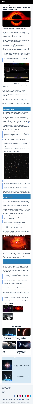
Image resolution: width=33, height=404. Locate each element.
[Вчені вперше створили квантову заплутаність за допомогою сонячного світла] (7, 365)
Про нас (3, 389)
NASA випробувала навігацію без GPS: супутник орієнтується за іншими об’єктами (9, 337)
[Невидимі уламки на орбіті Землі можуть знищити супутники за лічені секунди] (9, 345)
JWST (28, 122)
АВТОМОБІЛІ (11, 399)
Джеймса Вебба (5, 33)
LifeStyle (15, 357)
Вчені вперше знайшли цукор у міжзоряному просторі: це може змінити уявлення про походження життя (23, 351)
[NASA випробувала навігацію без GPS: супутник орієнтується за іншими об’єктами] (9, 332)
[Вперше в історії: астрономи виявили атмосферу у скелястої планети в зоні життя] (24, 332)
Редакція (3, 392)
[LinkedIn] (25, 396)
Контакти (3, 391)
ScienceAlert (17, 61)
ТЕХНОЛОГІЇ (16, 399)
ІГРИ (23, 399)
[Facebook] (15, 396)
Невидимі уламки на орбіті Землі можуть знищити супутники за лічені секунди (9, 350)
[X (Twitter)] (17, 396)
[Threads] (22, 396)
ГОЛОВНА (3, 399)
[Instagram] (20, 396)
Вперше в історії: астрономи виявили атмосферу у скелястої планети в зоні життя (23, 337)
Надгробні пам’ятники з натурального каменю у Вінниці (22, 358)
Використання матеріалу (6, 387)
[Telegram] (30, 396)
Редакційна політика (6, 388)
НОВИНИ (7, 399)
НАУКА (20, 399)
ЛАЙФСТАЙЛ (27, 399)
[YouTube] (28, 396)
